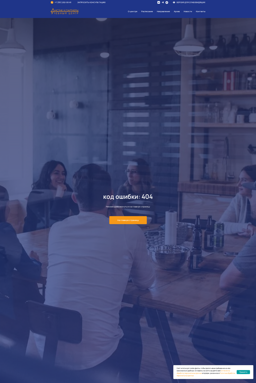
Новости (188, 11)
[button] (93, 2)
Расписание (147, 11)
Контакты (200, 11)
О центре (132, 11)
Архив (177, 11)
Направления (163, 11)
